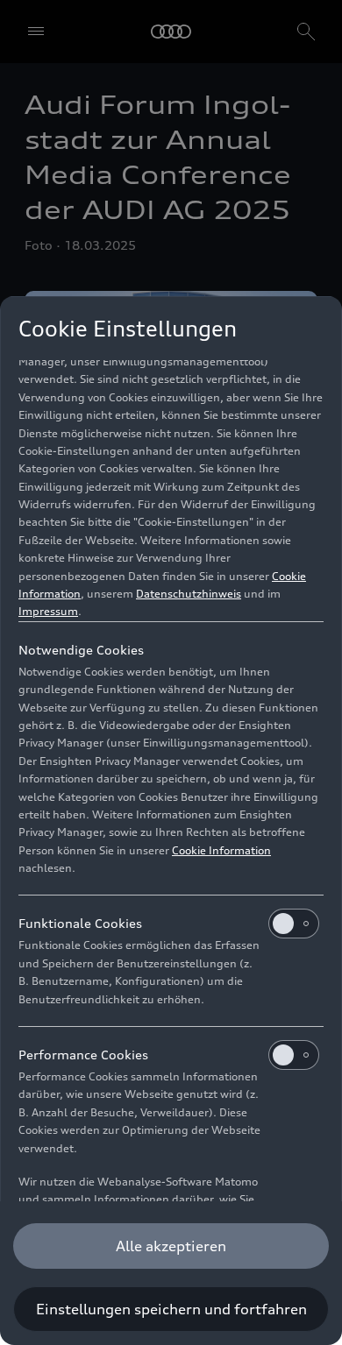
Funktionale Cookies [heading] (80, 923)
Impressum (48, 611)
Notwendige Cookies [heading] (81, 649)
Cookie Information (221, 850)
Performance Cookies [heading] (83, 1054)
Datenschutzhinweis (188, 593)
